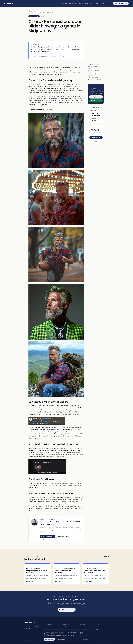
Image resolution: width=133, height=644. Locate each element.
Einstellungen (86, 639)
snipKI (81, 627)
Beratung (64, 3)
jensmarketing (9, 3)
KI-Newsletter (93, 118)
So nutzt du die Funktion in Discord (94, 70)
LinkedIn (98, 624)
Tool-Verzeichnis (94, 115)
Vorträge (80, 3)
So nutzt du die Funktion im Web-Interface (96, 74)
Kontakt (102, 3)
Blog (91, 3)
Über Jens (92, 120)
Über (96, 3)
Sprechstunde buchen (63, 536)
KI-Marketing (41, 12)
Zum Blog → (105, 556)
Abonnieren (95, 137)
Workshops (72, 3)
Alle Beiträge (93, 113)
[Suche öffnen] (108, 3)
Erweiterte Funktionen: (93, 77)
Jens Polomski (32, 37)
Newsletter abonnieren (120, 3)
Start (30, 11)
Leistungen (50, 624)
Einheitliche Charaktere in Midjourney (94, 67)
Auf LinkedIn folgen (46, 539)
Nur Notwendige (61, 639)
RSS (97, 629)
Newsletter (66, 624)
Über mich (82, 624)
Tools (86, 3)
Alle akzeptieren (49, 639)
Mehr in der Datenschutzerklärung (64, 635)
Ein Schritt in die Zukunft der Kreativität (94, 80)
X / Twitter (98, 627)
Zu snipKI (49, 627)
